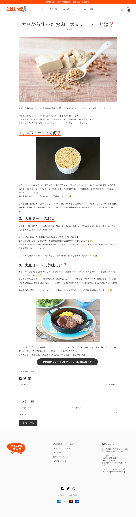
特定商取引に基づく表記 (63, 444)
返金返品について (60, 452)
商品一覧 (53, 9)
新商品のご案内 (28, 371)
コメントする (28, 423)
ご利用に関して (59, 461)
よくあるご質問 (86, 9)
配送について (58, 457)
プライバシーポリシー (62, 448)
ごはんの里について (68, 9)
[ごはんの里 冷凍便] (17, 9)
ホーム (43, 9)
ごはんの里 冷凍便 (70, 495)
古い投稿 (25, 384)
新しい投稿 (110, 384)
